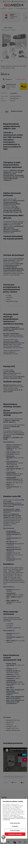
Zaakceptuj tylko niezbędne (15, 824)
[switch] (3, 843)
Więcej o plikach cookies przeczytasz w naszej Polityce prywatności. (14, 818)
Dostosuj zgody (15, 830)
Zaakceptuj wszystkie (15, 834)
